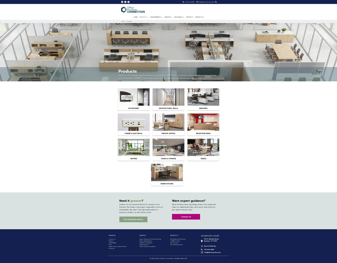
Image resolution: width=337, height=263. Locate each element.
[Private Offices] (168, 122)
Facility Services (144, 245)
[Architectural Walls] (168, 97)
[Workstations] (167, 173)
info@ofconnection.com (206, 2)
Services (168, 17)
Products (143, 17)
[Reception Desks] (203, 122)
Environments (156, 17)
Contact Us (199, 17)
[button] (216, 2)
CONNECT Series (175, 241)
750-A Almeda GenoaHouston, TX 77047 (211, 240)
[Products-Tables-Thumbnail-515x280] (203, 148)
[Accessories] (134, 97)
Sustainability (112, 243)
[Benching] (203, 97)
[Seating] (134, 148)
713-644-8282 (190, 2)
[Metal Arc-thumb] (168, 148)
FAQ (110, 245)
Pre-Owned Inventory (176, 245)
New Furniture (174, 243)
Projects (189, 17)
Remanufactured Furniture (178, 239)
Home (136, 17)
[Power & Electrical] (134, 122)
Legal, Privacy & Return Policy (117, 246)
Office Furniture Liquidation (148, 246)
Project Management (146, 241)
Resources (178, 17)
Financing (111, 248)
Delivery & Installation (146, 243)
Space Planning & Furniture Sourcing (150, 239)
